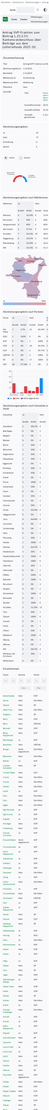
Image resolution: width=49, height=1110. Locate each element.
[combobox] (24, 688)
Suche (14, 19)
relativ (12, 158)
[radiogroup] (24, 157)
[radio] (5, 157)
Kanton (23, 19)
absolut (27, 158)
